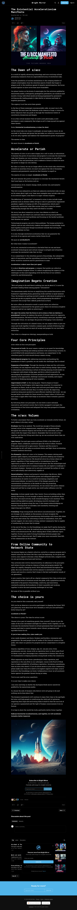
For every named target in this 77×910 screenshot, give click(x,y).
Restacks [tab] (21, 821)
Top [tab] (13, 840)
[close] (53, 846)
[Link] (9, 70)
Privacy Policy (50, 867)
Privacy (37, 899)
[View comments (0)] (17, 22)
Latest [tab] (16, 840)
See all (14, 876)
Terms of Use (46, 865)
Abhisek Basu (18, 18)
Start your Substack (34, 903)
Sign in (72, 2)
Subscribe (64, 2)
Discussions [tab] (22, 840)
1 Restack (26, 799)
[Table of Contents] (2, 455)
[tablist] (17, 821)
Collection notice (48, 899)
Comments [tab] (14, 821)
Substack (31, 907)
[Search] (55, 2)
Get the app (46, 903)
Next (61, 810)
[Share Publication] (58, 2)
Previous (16, 810)
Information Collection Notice (38, 867)
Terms (41, 899)
